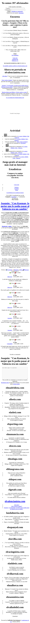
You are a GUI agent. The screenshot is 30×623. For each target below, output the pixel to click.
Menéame (16, 269)
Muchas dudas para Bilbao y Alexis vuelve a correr (14, 92)
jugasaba (10, 318)
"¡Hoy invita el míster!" (7, 80)
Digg (21, 269)
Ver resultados (15, 55)
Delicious (26, 269)
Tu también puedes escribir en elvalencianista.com (15, 66)
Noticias (17, 187)
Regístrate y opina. (7, 226)
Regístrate (21, 13)
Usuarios (16, 188)
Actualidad (13, 196)
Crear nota (16, 184)
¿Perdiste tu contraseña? (17, 11)
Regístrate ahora (5, 382)
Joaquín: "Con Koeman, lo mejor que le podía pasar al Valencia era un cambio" (15, 206)
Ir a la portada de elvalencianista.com (15, 97)
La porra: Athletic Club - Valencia (19, 147)
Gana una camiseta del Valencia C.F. (15, 59)
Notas (16, 190)
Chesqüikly (10, 343)
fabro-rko (9, 276)
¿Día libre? (4, 76)
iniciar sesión (16, 384)
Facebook (9, 269)
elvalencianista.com (15, 501)
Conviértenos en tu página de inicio (15, 192)
